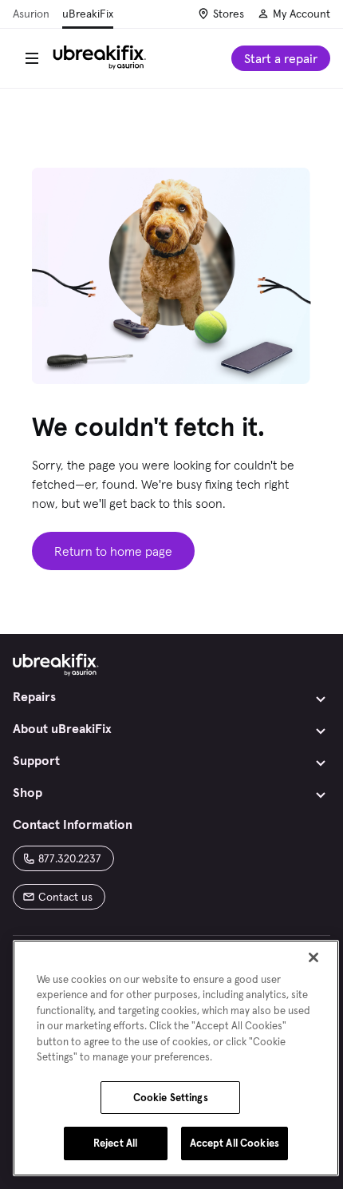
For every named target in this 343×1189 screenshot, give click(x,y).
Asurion (31, 13)
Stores (228, 13)
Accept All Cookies (234, 1143)
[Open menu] (32, 58)
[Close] (313, 957)
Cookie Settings (170, 1097)
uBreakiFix (87, 13)
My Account (301, 13)
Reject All (115, 1143)
